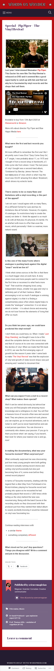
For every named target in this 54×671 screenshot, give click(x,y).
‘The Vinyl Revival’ (20, 356)
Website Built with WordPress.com (27, 663)
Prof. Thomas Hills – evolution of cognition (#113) (22, 623)
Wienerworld (10, 123)
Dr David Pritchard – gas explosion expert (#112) (23, 617)
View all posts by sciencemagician (33, 598)
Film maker (13, 609)
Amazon (22, 123)
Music (21, 609)
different (32, 535)
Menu (9, 13)
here (19, 131)
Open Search (49, 12)
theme (19, 530)
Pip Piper (42, 70)
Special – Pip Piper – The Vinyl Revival (22, 27)
